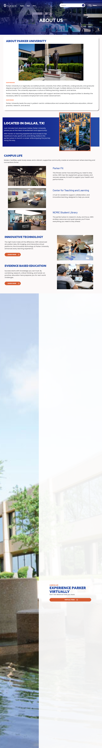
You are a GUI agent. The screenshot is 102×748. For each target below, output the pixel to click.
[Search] (83, 5)
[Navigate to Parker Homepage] (10, 5)
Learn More (12, 254)
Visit (28, 6)
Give (34, 6)
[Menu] (90, 5)
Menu (95, 5)
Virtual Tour (70, 600)
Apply (22, 6)
